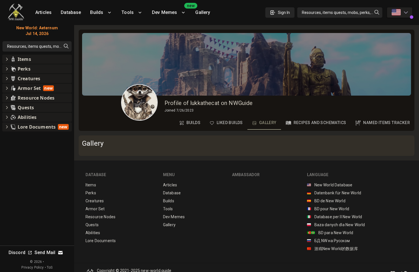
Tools (127, 12)
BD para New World (330, 232)
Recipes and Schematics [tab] (320, 122)
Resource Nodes (100, 217)
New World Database (329, 185)
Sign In (284, 12)
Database (71, 12)
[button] (37, 59)
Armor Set (95, 209)
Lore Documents (101, 240)
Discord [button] (17, 252)
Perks (91, 193)
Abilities (93, 232)
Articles (43, 12)
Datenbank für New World (334, 193)
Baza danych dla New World (336, 224)
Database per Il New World (334, 217)
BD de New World (326, 201)
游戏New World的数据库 (332, 248)
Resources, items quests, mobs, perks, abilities (342, 12)
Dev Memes (171, 10)
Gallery (202, 12)
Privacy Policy (32, 267)
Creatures (95, 201)
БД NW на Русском (328, 240)
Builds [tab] (193, 122)
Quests (92, 224)
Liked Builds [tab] (230, 122)
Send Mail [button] (44, 252)
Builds (96, 12)
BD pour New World (328, 209)
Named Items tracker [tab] (386, 122)
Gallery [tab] (267, 122)
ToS (49, 267)
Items (91, 185)
